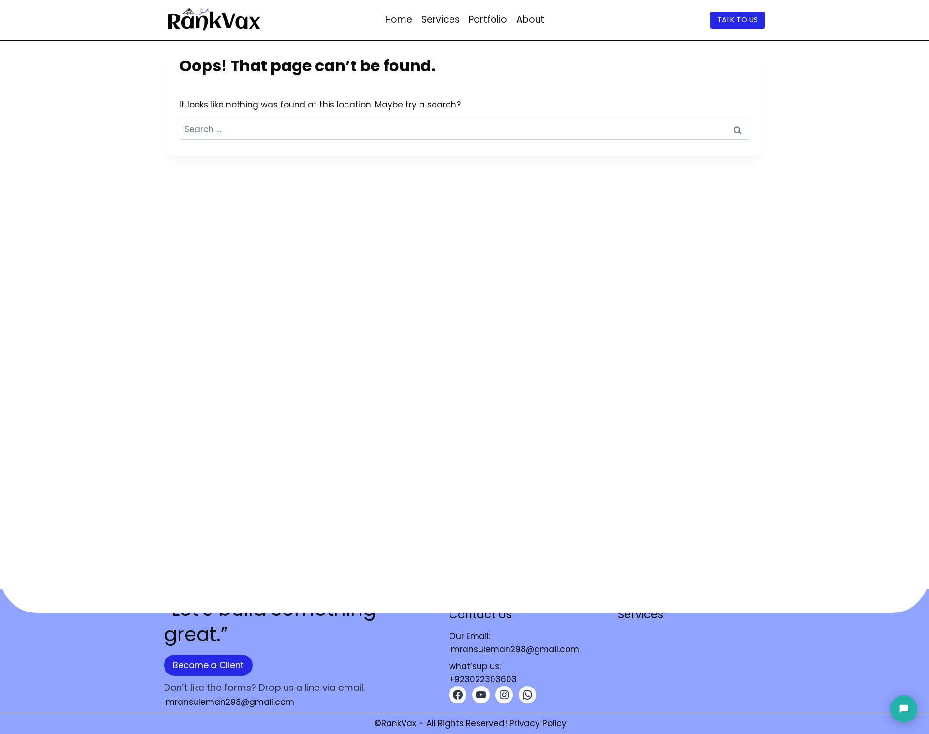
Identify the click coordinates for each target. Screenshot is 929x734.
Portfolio (488, 19)
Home (398, 19)
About (530, 19)
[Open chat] (903, 708)
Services (440, 19)
